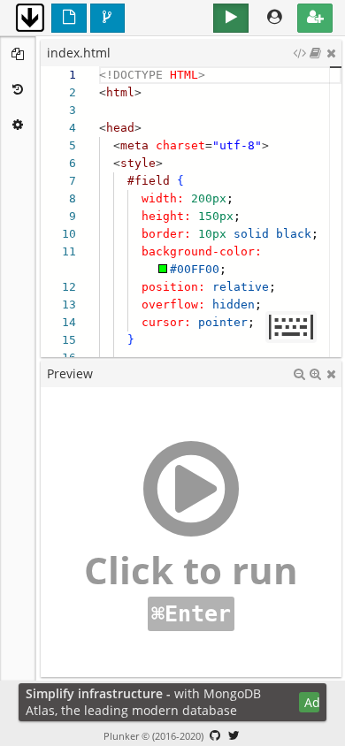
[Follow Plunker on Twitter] (234, 735)
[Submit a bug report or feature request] (215, 735)
